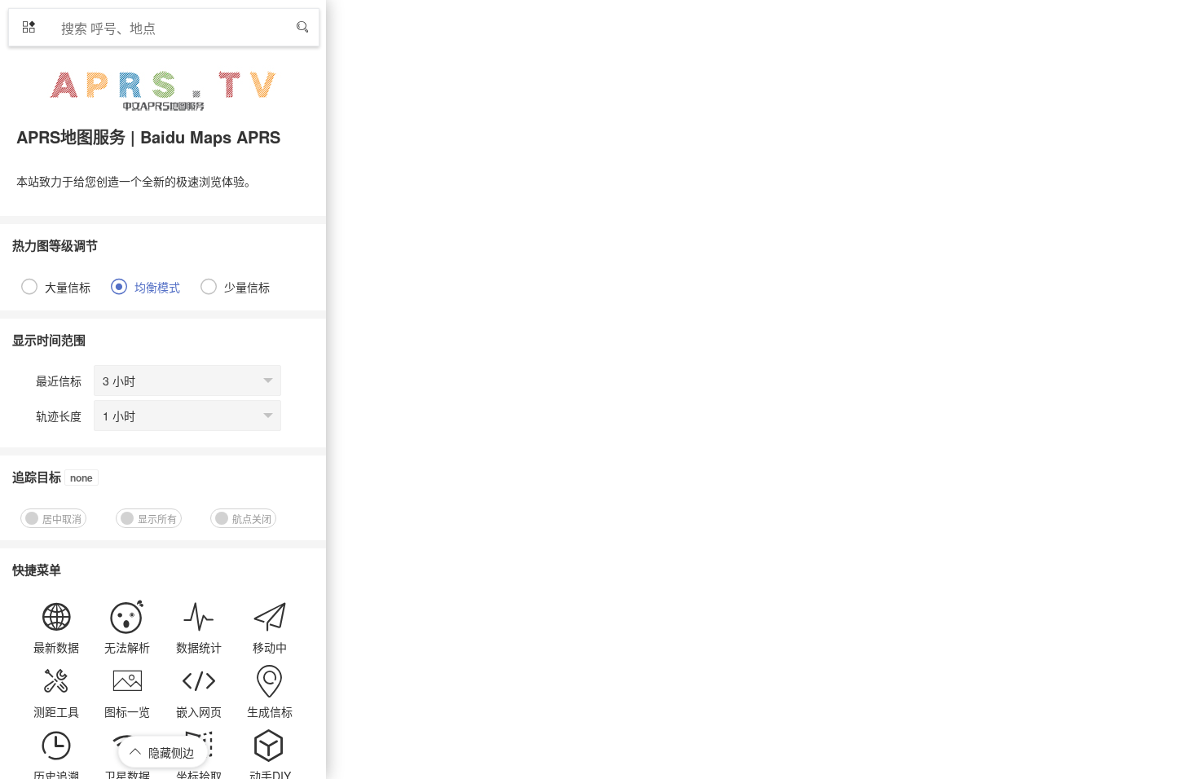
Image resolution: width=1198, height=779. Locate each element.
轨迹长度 (58, 415)
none (81, 477)
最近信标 (58, 380)
